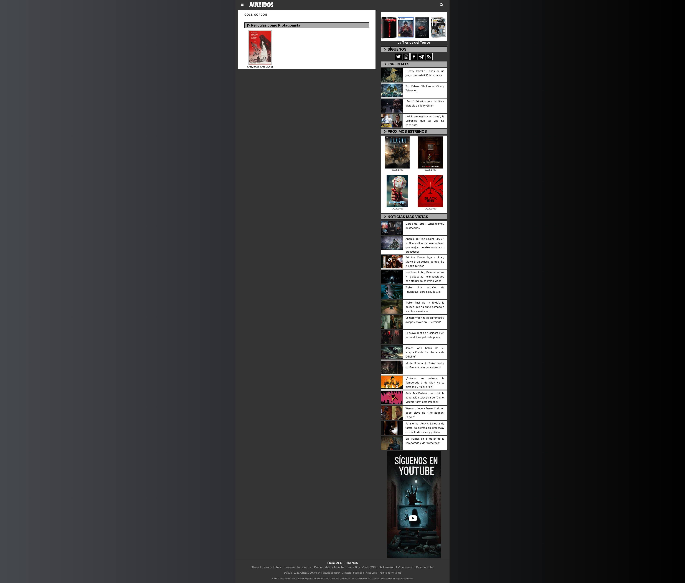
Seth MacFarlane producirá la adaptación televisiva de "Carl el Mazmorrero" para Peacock (424, 397)
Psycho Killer (425, 567)
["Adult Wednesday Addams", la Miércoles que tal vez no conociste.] (392, 120)
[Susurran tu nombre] (430, 152)
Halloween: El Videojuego (396, 567)
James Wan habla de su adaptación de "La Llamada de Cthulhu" (424, 352)
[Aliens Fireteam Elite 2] (397, 152)
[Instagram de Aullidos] (406, 56)
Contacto (346, 572)
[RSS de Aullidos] (429, 56)
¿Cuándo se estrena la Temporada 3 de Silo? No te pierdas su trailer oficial (424, 382)
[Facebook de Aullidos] (413, 56)
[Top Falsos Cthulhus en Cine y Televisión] (392, 90)
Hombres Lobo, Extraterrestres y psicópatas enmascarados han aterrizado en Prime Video (424, 276)
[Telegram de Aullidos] (421, 56)
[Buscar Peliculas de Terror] (441, 5)
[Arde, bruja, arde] (260, 47)
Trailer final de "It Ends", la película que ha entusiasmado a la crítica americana (424, 307)
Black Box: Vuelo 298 (361, 567)
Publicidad (358, 572)
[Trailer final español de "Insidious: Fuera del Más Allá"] (392, 291)
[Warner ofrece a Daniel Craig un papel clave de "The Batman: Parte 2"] (392, 412)
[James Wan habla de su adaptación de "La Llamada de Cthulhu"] (392, 352)
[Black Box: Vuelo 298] (430, 191)
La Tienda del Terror (413, 42)
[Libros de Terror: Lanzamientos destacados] (392, 227)
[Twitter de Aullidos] (398, 56)
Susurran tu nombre (298, 567)
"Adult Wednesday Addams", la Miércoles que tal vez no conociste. (424, 120)
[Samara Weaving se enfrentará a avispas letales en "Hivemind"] (392, 321)
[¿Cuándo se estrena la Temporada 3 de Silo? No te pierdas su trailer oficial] (392, 382)
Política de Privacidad (390, 572)
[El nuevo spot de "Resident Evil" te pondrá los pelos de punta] (392, 337)
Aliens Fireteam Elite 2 (266, 567)
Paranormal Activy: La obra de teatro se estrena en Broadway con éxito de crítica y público (424, 428)
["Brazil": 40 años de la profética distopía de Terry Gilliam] (392, 105)
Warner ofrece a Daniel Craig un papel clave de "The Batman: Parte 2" (424, 412)
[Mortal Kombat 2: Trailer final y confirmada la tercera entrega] (392, 367)
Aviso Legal (371, 572)
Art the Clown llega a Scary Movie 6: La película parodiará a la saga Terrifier (424, 261)
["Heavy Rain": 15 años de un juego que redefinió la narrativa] (392, 75)
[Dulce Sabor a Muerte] (397, 191)
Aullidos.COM (306, 572)
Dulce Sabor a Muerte (329, 567)
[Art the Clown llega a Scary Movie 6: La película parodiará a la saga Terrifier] (392, 261)
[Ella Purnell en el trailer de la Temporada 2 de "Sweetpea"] (392, 442)
